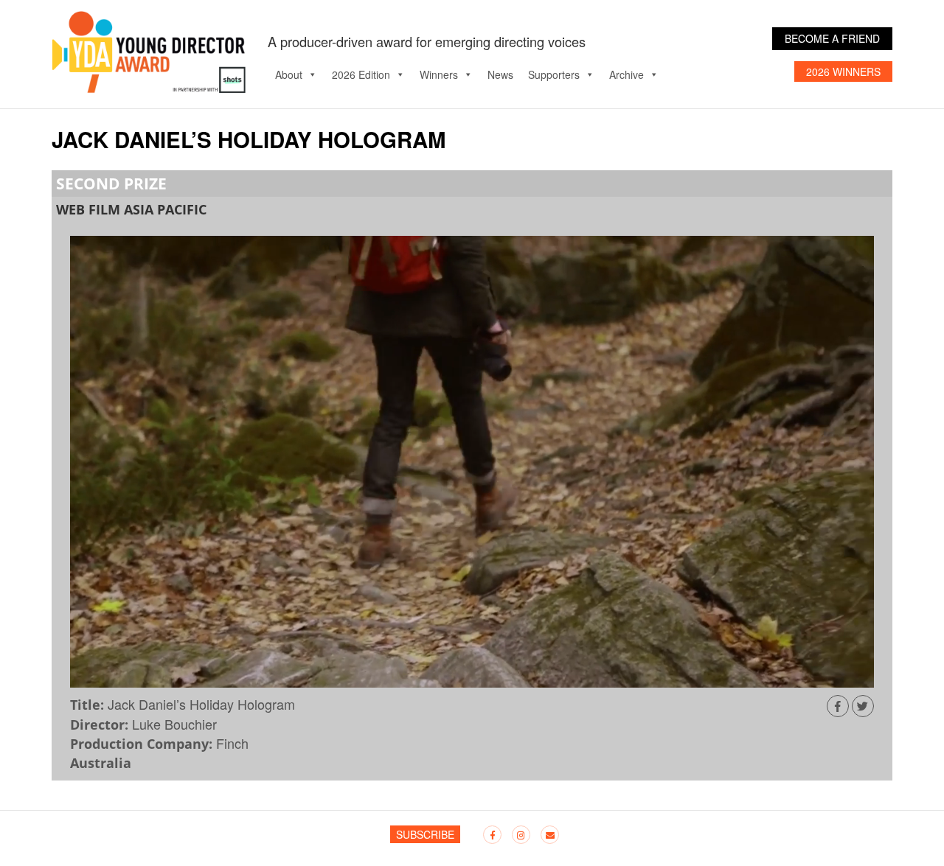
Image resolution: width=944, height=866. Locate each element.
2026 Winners (843, 71)
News (500, 74)
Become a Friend (832, 38)
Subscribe (425, 834)
